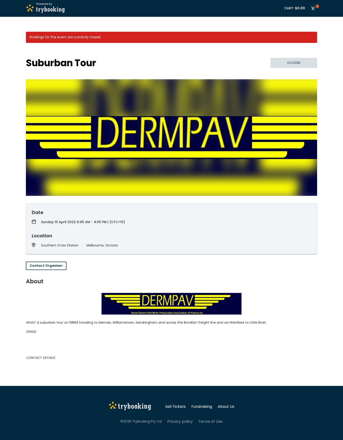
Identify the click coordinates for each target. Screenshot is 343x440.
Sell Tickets (175, 406)
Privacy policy (180, 421)
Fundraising (201, 406)
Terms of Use (210, 421)
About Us (226, 406)
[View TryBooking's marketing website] (130, 407)
